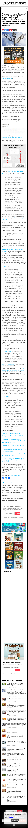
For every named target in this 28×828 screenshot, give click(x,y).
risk (3, 495)
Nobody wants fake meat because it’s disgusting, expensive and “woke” (15, 699)
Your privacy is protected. (7, 517)
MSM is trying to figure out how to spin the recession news (13, 370)
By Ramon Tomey (15, 727)
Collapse (4, 487)
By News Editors (14, 696)
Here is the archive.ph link (8, 364)
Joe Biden (13, 492)
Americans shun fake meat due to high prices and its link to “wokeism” (15, 730)
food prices (12, 490)
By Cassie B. (14, 787)
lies (17, 492)
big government (14, 485)
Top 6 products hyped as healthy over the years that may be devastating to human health (16, 713)
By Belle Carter (14, 722)
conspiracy (9, 487)
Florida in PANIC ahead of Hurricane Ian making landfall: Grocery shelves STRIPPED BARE (16, 743)
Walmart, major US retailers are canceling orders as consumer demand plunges (16, 748)
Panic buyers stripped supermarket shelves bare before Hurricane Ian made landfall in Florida (16, 719)
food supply (18, 490)
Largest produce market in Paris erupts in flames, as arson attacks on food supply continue (16, 736)
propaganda (16, 493)
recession (22, 493)
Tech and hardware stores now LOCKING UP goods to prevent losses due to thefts (16, 725)
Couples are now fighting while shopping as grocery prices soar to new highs (16, 764)
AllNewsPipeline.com (7, 78)
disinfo (9, 489)
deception (4, 489)
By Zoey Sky (14, 687)
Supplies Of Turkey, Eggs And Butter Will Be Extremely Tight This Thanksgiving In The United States (13, 460)
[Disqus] (14, 590)
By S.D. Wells (14, 709)
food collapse (20, 489)
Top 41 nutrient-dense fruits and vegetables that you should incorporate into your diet (16, 775)
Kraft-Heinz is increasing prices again (12, 433)
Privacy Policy (12, 817)
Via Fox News (5, 396)
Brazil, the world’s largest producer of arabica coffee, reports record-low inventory (15, 791)
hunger (4, 492)
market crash (9, 493)
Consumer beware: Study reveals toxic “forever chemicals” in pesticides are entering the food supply (15, 684)
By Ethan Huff (14, 701)
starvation (7, 495)
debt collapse (19, 487)
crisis (14, 487)
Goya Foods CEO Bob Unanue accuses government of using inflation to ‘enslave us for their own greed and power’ (14, 441)
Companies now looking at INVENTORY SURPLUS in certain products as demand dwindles (15, 754)
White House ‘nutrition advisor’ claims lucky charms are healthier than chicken (16, 780)
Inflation (8, 492)
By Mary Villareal (14, 757)
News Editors (11, 27)
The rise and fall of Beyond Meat (14, 759)
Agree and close (15, 820)
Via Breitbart (5, 266)
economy (14, 489)
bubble (20, 485)
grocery (24, 490)
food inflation (5, 490)
